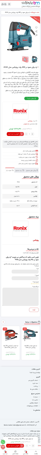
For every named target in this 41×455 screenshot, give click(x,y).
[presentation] (3, 322)
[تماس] (3, 447)
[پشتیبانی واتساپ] (3, 442)
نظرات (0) (9, 171)
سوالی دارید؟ (30, 98)
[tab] (32, 170)
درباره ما (35, 397)
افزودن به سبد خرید (13, 134)
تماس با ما (35, 400)
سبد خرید (35, 383)
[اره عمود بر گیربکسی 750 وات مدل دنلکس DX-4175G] (10, 335)
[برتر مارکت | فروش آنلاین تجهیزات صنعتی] (30, 4)
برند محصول (18, 171)
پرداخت (36, 386)
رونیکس (30, 121)
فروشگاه (33, 12)
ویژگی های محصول (31, 171)
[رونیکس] (20, 111)
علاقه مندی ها (34, 389)
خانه (38, 12)
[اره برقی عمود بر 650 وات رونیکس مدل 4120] (30, 335)
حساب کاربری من (33, 380)
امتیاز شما (36, 282)
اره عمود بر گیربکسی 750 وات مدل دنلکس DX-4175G (10, 347)
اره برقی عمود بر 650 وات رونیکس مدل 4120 (30, 347)
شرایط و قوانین (34, 403)
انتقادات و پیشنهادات (32, 406)
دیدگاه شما (35, 287)
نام (37, 269)
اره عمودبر (26, 124)
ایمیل (37, 275)
